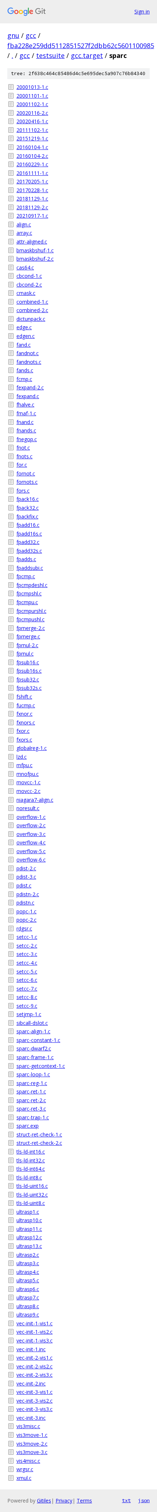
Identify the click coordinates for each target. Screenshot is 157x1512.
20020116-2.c (32, 112)
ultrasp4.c (27, 1271)
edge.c (24, 327)
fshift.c (24, 696)
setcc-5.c (26, 971)
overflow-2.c (31, 825)
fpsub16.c (27, 662)
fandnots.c (28, 361)
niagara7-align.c (34, 799)
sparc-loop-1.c (33, 1074)
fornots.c (27, 481)
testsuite (50, 55)
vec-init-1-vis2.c (34, 1331)
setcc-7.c (26, 988)
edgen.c (25, 336)
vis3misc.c (28, 1426)
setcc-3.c (26, 954)
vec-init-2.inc (31, 1383)
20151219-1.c (32, 138)
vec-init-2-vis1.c (34, 1357)
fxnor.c (24, 713)
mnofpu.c (27, 773)
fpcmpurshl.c (31, 610)
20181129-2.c (32, 207)
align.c (23, 224)
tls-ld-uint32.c (32, 1194)
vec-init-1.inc (31, 1349)
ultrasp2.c (27, 1254)
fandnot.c (27, 353)
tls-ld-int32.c (30, 1160)
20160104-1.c (32, 147)
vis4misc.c (28, 1460)
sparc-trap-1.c (32, 1117)
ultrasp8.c (27, 1306)
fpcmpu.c (27, 602)
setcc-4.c (26, 962)
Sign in (142, 11)
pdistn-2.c (27, 894)
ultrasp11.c (29, 1228)
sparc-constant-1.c (38, 1040)
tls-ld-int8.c (29, 1177)
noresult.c (27, 808)
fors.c (23, 490)
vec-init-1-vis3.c (34, 1340)
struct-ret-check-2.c (39, 1142)
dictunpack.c (30, 318)
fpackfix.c (27, 516)
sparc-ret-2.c (31, 1100)
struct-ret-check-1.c (39, 1134)
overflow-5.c (31, 851)
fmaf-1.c (26, 413)
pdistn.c (25, 902)
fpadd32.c (27, 542)
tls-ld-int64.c (30, 1168)
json (144, 1500)
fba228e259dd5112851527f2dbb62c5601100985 (80, 45)
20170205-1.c (32, 181)
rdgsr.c (24, 928)
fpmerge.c (28, 636)
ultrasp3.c (27, 1263)
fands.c (24, 370)
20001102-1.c (32, 104)
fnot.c (23, 447)
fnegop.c (26, 439)
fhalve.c (25, 404)
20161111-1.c (32, 173)
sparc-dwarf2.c (33, 1048)
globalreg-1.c (31, 748)
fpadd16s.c (29, 533)
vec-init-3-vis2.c (34, 1400)
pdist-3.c (26, 876)
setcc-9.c (26, 1005)
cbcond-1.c (29, 275)
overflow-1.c (31, 816)
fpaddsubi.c (29, 567)
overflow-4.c (31, 842)
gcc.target (87, 55)
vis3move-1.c (31, 1434)
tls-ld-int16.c (30, 1151)
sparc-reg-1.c (31, 1083)
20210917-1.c (32, 215)
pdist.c (23, 885)
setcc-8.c (26, 997)
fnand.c (25, 422)
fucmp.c (25, 705)
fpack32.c (27, 507)
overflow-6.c (31, 859)
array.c (24, 232)
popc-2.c (26, 919)
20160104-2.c (32, 155)
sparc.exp (27, 1125)
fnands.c (26, 430)
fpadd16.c (27, 524)
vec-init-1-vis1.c (34, 1323)
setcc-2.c (26, 945)
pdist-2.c (26, 868)
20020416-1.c (32, 121)
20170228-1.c (32, 190)
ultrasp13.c (29, 1246)
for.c (21, 464)
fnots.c (24, 456)
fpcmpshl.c (29, 593)
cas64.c (25, 267)
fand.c (23, 344)
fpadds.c (26, 559)
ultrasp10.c (29, 1220)
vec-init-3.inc (31, 1417)
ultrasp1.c (27, 1211)
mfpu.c (24, 765)
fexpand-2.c (30, 387)
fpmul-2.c (27, 645)
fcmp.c (24, 379)
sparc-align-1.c (33, 1031)
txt (126, 1500)
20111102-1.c (32, 130)
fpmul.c (25, 653)
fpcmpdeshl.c (31, 585)
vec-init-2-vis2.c (34, 1366)
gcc (31, 35)
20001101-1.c (32, 95)
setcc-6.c (26, 979)
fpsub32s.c (29, 687)
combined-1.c (32, 301)
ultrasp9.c (27, 1314)
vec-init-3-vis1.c (34, 1391)
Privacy (63, 1500)
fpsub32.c (27, 679)
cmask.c (25, 292)
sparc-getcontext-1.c (40, 1065)
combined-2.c (32, 310)
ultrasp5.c (27, 1280)
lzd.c (21, 756)
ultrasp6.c (27, 1289)
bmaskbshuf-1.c (35, 250)
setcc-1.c (26, 936)
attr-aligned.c (31, 241)
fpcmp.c (25, 576)
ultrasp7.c (27, 1297)
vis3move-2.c (31, 1443)
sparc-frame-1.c (35, 1057)
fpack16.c (27, 498)
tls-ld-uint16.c (32, 1185)
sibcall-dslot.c (32, 1022)
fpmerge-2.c (30, 628)
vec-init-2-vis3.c (34, 1374)
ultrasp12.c (29, 1237)
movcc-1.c (28, 782)
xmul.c (23, 1477)
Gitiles (44, 1500)
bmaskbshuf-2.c (35, 258)
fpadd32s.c (29, 550)
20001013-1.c (32, 86)
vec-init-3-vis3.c (34, 1409)
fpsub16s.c (29, 670)
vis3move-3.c (31, 1452)
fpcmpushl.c (30, 619)
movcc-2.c (28, 791)
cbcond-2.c (29, 284)
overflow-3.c (31, 834)
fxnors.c (25, 722)
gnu (13, 35)
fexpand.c (27, 396)
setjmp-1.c (28, 1014)
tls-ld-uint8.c (30, 1203)
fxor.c (23, 730)
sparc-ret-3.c (31, 1108)
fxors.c (24, 739)
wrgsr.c (24, 1469)
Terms (84, 1500)
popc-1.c (26, 911)
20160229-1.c (32, 164)
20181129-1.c (32, 198)
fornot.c (25, 473)
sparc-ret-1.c (31, 1091)
